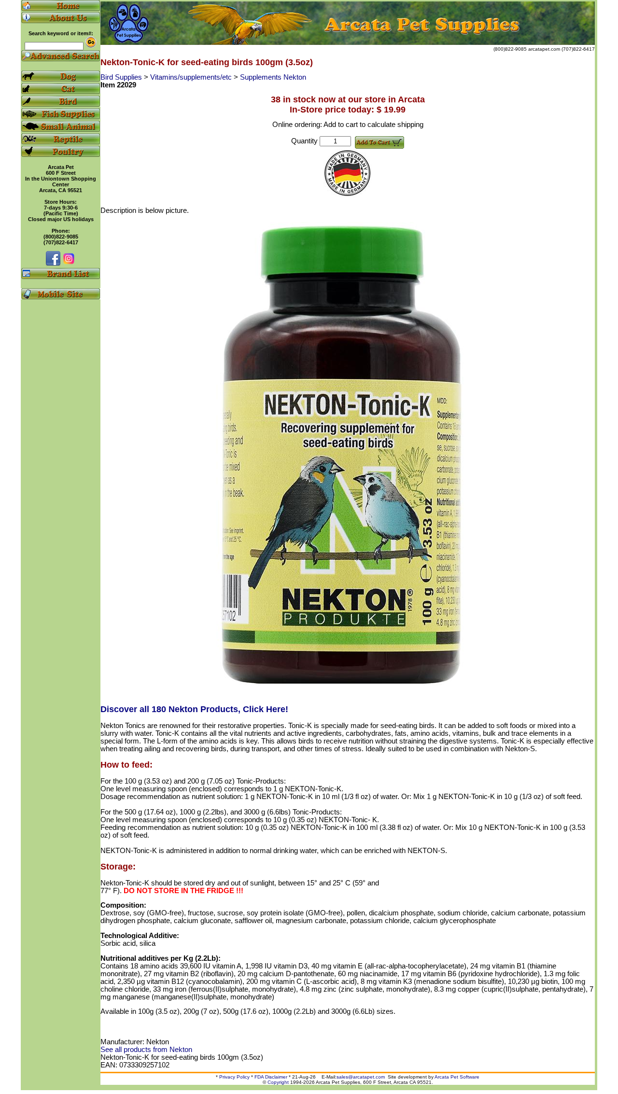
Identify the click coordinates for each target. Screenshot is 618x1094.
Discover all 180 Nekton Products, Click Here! (194, 709)
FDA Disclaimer (270, 1077)
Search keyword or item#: (60, 33)
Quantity (304, 141)
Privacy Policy (234, 1077)
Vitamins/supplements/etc (192, 77)
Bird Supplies (122, 77)
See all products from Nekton (146, 1049)
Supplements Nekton (273, 77)
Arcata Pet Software (457, 1077)
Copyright (278, 1082)
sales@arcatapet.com (361, 1077)
